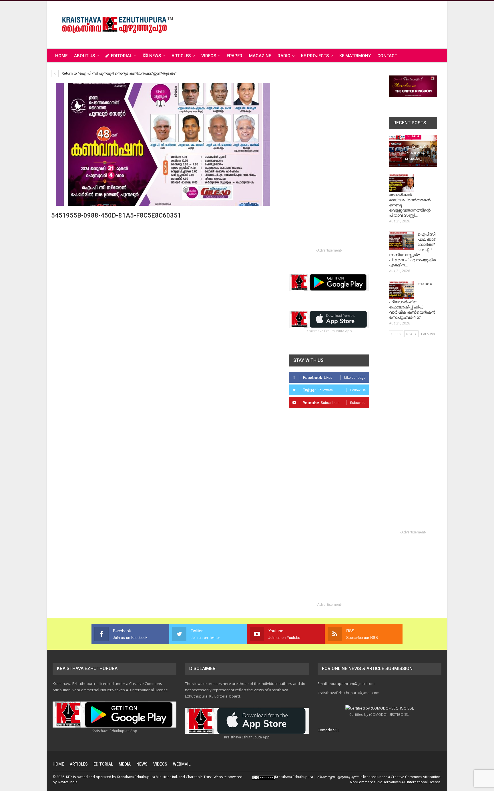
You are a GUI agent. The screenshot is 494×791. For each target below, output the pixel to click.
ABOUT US (84, 55)
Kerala (413, 136)
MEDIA (125, 764)
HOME (58, 764)
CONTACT (387, 55)
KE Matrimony (355, 55)
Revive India (67, 782)
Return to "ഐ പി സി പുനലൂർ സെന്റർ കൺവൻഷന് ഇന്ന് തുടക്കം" (119, 73)
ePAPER (234, 55)
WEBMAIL (181, 764)
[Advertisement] (337, 24)
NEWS (155, 55)
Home (61, 55)
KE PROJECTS (315, 55)
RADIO (284, 55)
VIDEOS (208, 55)
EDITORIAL (121, 55)
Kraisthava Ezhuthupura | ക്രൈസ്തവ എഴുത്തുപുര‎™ (317, 776)
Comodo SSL (328, 729)
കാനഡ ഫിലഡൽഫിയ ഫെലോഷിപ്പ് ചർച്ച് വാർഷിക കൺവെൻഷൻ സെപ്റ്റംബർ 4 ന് (412, 300)
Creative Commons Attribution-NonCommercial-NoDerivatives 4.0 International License (395, 779)
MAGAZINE (260, 55)
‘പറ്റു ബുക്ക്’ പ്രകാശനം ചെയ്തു (413, 152)
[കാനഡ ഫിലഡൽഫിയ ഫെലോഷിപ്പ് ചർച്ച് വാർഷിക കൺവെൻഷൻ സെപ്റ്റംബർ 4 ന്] (401, 290)
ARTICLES (181, 55)
